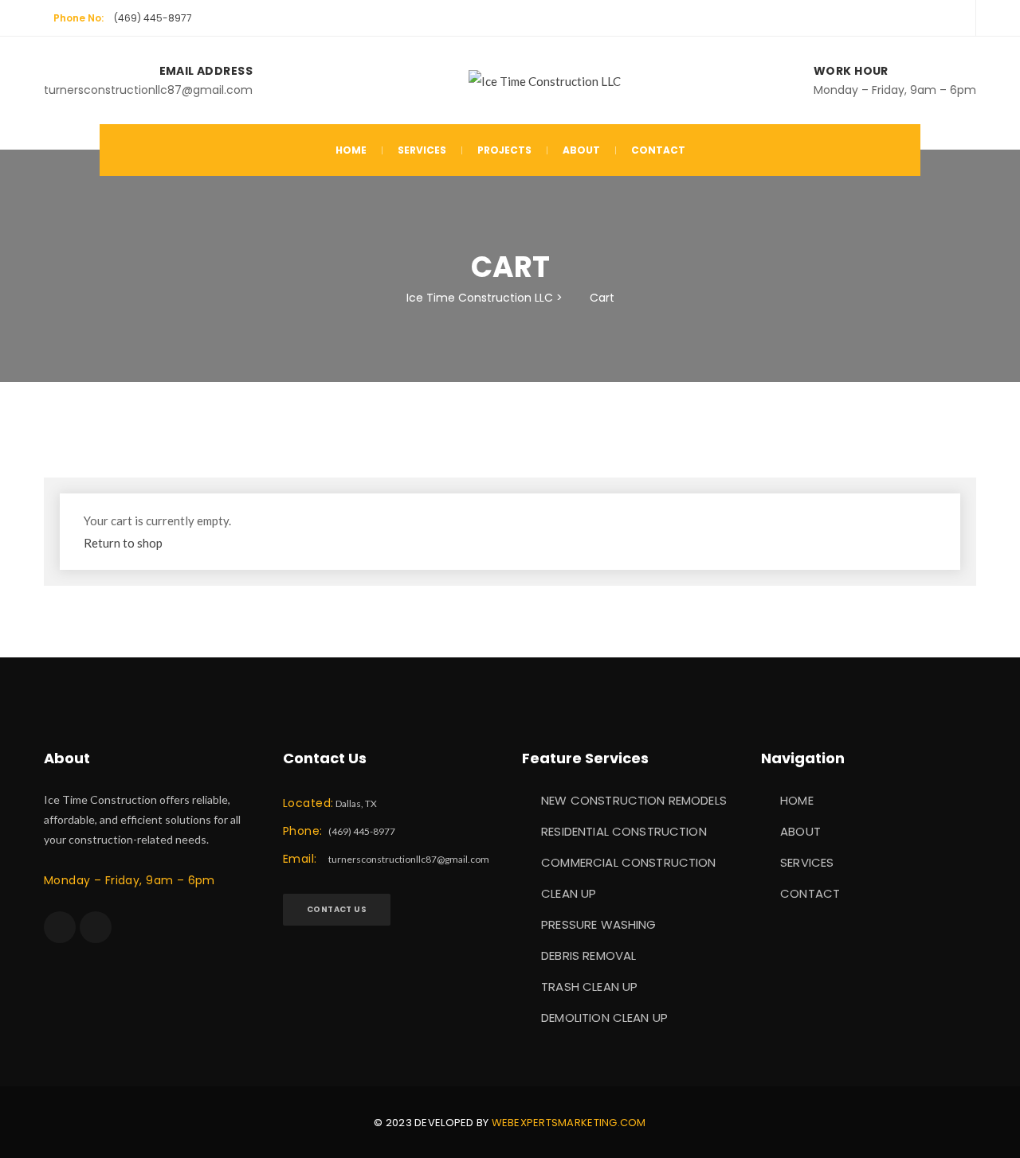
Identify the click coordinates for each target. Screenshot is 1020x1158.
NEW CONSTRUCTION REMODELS (634, 800)
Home (351, 150)
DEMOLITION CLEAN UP (604, 1017)
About (581, 150)
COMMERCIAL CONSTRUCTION (628, 862)
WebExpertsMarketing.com (569, 1122)
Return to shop (123, 543)
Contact (658, 150)
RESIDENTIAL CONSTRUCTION (624, 831)
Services (422, 150)
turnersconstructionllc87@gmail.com (408, 859)
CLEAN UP (568, 893)
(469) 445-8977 (153, 18)
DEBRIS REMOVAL (588, 955)
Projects (504, 150)
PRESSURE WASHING (598, 924)
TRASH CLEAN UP (589, 986)
